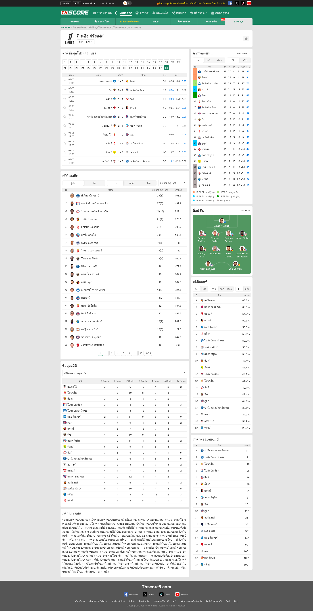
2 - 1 (120, 125)
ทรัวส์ (109, 99)
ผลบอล (156, 21)
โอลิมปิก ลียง (137, 90)
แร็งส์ (109, 143)
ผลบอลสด (126, 13)
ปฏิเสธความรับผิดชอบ (98, 601)
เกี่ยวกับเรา (80, 601)
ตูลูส (132, 134)
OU (204, 288)
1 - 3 (120, 81)
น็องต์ (109, 152)
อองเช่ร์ (134, 152)
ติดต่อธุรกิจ (222, 13)
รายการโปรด (103, 21)
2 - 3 (120, 116)
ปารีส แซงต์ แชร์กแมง (99, 116)
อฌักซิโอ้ (107, 161)
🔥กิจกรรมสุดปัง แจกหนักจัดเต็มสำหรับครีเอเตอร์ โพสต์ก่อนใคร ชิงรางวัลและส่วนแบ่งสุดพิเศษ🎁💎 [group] (191, 3)
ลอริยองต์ (107, 125)
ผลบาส (144, 13)
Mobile (65, 3)
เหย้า (131, 182)
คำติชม (132, 601)
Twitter (151, 594)
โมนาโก (107, 134)
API (174, 601)
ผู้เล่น (73, 182)
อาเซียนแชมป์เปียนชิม (129, 21)
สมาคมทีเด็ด (211, 21)
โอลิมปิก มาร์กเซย (140, 161)
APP (77, 3)
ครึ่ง (245, 60)
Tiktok (167, 594)
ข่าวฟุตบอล (104, 13)
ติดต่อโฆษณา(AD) (214, 601)
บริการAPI (200, 13)
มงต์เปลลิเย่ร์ (137, 143)
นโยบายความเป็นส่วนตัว (191, 601)
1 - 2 (120, 108)
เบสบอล (181, 13)
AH (196, 288)
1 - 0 (120, 152)
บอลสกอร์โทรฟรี (161, 601)
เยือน (148, 182)
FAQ (228, 601)
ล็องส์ (132, 81)
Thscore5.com (156, 586)
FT (233, 60)
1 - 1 (120, 99)
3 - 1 (120, 90)
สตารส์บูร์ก (136, 125)
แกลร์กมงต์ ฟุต (138, 116)
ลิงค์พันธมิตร (144, 601)
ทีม (94, 182)
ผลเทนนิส (162, 13)
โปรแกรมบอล (184, 21)
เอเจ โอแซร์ (105, 81)
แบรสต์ (108, 108)
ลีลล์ (132, 99)
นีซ (110, 90)
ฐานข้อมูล (238, 21)
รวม (115, 182)
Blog (236, 601)
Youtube (184, 594)
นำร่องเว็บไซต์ (118, 601)
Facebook (133, 594)
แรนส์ (133, 108)
